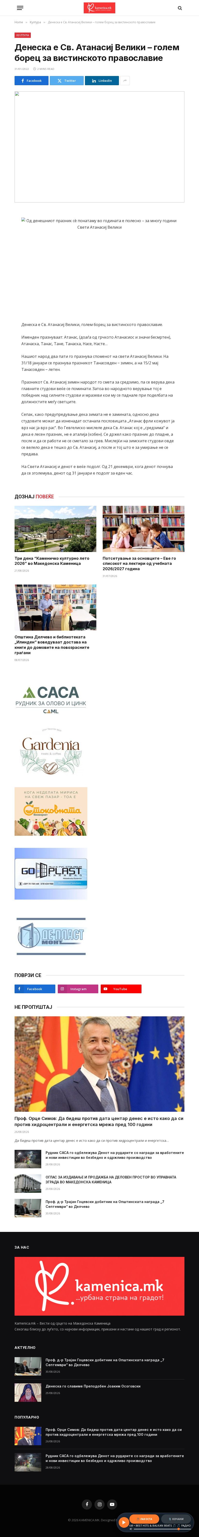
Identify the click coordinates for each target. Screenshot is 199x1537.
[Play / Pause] (124, 1522)
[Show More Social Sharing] (125, 80)
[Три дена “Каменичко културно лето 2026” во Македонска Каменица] (55, 529)
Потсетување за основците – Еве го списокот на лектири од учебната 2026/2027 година (139, 563)
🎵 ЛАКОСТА (144, 1519)
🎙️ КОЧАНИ (175, 1519)
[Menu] (20, 7)
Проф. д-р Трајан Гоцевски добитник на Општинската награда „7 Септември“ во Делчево (105, 1204)
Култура (23, 35)
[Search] (179, 7)
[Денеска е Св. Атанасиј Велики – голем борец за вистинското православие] (99, 146)
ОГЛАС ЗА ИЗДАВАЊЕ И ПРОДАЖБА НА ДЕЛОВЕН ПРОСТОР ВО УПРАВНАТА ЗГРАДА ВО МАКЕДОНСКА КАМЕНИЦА (111, 1179)
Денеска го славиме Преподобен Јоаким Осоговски (93, 1386)
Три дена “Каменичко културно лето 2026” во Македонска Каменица (52, 561)
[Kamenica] (99, 8)
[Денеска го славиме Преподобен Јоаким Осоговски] (28, 1392)
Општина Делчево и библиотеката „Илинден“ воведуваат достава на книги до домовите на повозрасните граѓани (52, 645)
